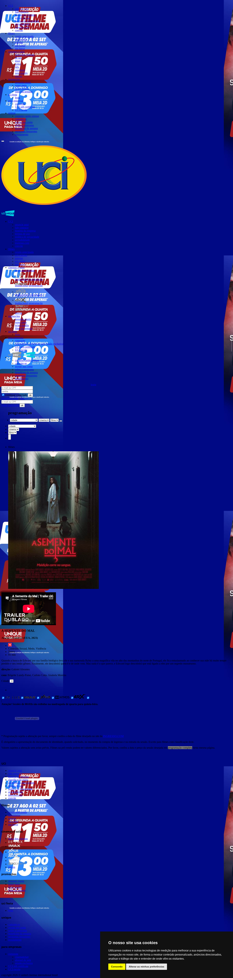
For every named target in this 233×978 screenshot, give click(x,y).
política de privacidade (27, 21)
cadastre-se (21, 119)
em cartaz (20, 45)
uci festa (12, 94)
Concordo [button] (117, 966)
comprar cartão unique (27, 116)
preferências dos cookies (21, 782)
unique (12, 113)
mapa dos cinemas (25, 54)
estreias (19, 42)
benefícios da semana (26, 128)
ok (30, 395)
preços (18, 76)
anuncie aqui (22, 8)
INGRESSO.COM (113, 736)
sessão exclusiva (54, 343)
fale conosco (21, 11)
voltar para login (10, 405)
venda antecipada (24, 36)
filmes (11, 33)
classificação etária (18, 779)
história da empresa (25, 14)
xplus (18, 63)
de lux (18, 57)
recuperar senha (9, 398)
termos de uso (22, 18)
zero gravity (21, 73)
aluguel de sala (37, 343)
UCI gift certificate (25, 106)
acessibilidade (22, 24)
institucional (21, 279)
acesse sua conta (24, 122)
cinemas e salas (16, 51)
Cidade (5, 680)
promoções (14, 79)
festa (17, 97)
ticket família (22, 88)
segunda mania (23, 82)
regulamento (21, 134)
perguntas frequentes (26, 131)
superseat (20, 70)
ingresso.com (22, 27)
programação (36, 279)
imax (17, 60)
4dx (17, 67)
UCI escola (21, 109)
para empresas (15, 100)
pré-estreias (21, 39)
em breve (20, 48)
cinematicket (21, 343)
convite (19, 30)
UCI (10, 5)
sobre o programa (24, 125)
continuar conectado (16, 395)
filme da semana (23, 91)
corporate (20, 103)
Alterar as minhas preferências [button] (146, 966)
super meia (21, 85)
